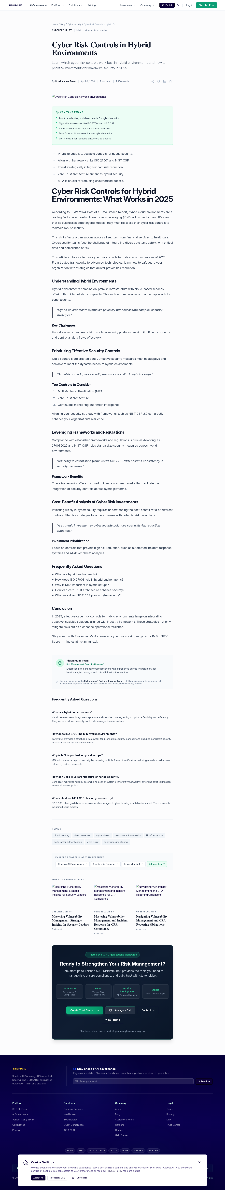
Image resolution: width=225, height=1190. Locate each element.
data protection (82, 835)
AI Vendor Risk (132, 864)
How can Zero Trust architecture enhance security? (89, 590)
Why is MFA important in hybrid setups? (82, 585)
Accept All (38, 1178)
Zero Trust (92, 842)
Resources (126, 5)
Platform (56, 5)
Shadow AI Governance (70, 864)
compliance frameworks (128, 835)
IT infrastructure (154, 835)
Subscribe (204, 1081)
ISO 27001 (69, 1130)
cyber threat (103, 835)
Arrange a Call (122, 1010)
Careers (119, 1124)
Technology (70, 1119)
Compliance (18, 1124)
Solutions (74, 5)
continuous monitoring (116, 842)
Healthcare (70, 1114)
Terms (170, 1109)
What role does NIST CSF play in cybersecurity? (88, 595)
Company (145, 5)
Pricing (92, 5)
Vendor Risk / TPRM (23, 1119)
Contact (119, 1130)
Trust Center (173, 1124)
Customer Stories (124, 1119)
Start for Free (206, 5)
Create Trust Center (82, 1010)
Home (55, 24)
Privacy (171, 1114)
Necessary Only (57, 1178)
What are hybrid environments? (76, 574)
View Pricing (112, 1019)
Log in (189, 5)
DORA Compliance (74, 1124)
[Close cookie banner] (199, 1162)
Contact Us (148, 1010)
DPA (169, 1119)
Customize (82, 1178)
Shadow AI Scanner (104, 864)
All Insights (155, 864)
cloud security (61, 835)
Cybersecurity (74, 24)
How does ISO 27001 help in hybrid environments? (89, 579)
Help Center (121, 1135)
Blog (62, 24)
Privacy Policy (114, 1170)
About (118, 1109)
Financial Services (73, 1109)
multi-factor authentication (68, 842)
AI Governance (38, 5)
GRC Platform (19, 1109)
